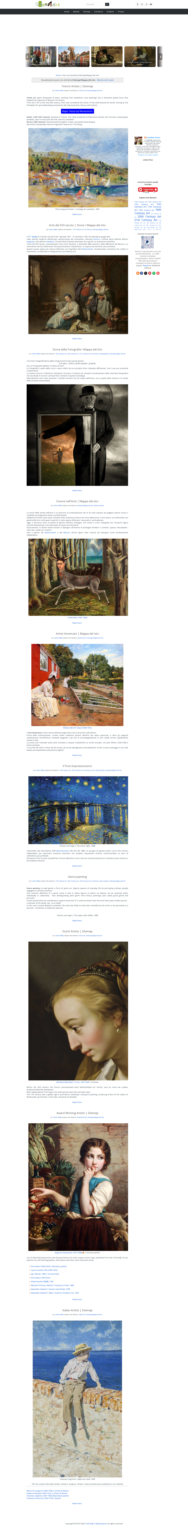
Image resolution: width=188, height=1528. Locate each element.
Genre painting (77, 877)
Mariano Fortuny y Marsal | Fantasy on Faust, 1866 (52, 1285)
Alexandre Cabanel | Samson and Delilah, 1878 (50, 1289)
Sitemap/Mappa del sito (94, 90)
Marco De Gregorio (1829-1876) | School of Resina (47, 1491)
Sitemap (86, 11)
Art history (88, 229)
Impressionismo (62, 851)
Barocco (66, 532)
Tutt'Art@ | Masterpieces (96, 1523)
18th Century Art (73, 881)
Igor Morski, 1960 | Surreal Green (45, 1274)
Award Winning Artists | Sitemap (77, 1113)
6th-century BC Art (154, 228)
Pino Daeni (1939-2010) (40, 1278)
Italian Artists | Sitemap (77, 1310)
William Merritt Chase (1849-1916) (77, 728)
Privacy (121, 11)
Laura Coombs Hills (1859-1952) (44, 1270)
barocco (96, 239)
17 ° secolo (32, 236)
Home (66, 11)
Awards (76, 11)
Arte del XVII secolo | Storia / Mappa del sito (77, 225)
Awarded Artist (82, 1117)
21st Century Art (85, 354)
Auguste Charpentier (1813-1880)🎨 (70, 1252)
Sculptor (110, 11)
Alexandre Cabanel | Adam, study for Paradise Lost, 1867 (55, 1293)
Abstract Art (140, 230)
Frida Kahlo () (77, 617)
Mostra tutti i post (105, 80)
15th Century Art (144, 204)
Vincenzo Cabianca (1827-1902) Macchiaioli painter (48, 1496)
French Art (82, 90)
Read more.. (77, 214)
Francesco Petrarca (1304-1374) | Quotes (44, 1498)
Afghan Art (151, 230)
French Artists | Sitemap (77, 86)
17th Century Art (78, 229)
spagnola (30, 241)
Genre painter (104, 881)
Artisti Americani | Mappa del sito (77, 633)
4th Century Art (152, 223)
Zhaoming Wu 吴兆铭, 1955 (42, 1281)
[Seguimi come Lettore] (137, 274)
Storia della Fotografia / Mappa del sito (77, 349)
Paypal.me (147, 265)
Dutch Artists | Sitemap (77, 931)
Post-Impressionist (98, 770)
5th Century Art (152, 225)
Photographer (104, 354)
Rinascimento (87, 249)
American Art (82, 638)
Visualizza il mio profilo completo (148, 155)
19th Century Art (61, 354)
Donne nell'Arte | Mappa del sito (77, 501)
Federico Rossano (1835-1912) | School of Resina (47, 1493)
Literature (98, 11)
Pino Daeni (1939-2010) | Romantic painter (49, 1266)
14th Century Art (154, 202)
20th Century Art (73, 354)
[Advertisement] (94, 28)
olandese (50, 241)
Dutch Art (82, 936)
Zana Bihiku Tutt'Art (153, 137)
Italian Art (82, 1314)
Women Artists (99, 505)
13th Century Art (140, 202)
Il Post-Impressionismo (77, 766)
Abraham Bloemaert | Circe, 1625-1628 (72, 1082)
